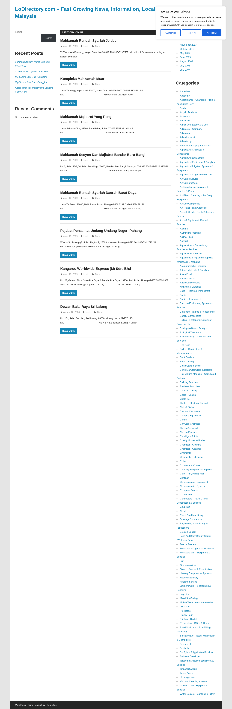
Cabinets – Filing (188, 390)
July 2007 (185, 69)
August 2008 (186, 61)
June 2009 (185, 57)
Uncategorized (187, 677)
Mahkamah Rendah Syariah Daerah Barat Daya (98, 193)
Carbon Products (188, 432)
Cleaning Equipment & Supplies (196, 469)
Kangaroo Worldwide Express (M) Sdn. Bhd (95, 269)
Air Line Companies (190, 203)
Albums (184, 228)
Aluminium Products (190, 232)
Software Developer (190, 656)
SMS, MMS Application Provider (196, 652)
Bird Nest (185, 345)
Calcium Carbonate (190, 411)
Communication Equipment (194, 482)
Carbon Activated (189, 428)
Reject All (191, 32)
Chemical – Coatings (190, 448)
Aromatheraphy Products (193, 266)
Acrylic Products (188, 112)
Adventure (185, 133)
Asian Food (186, 274)
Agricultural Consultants (192, 158)
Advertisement (187, 137)
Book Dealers (187, 357)
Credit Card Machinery (191, 515)
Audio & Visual (187, 278)
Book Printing (187, 361)
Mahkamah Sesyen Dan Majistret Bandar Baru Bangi (102, 155)
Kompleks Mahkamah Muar (82, 79)
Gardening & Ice (188, 565)
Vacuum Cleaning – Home (193, 681)
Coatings (184, 478)
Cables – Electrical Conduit (194, 403)
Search (18, 32)
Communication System (192, 486)
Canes (183, 419)
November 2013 (188, 44)
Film (182, 561)
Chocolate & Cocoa (190, 465)
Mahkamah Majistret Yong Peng (85, 117)
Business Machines (190, 386)
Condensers (186, 494)
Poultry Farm (186, 615)
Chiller (183, 461)
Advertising (185, 141)
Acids (183, 108)
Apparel (184, 241)
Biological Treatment (190, 332)
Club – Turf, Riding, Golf (192, 473)
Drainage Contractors (191, 519)
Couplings (185, 506)
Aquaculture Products (191, 253)
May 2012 (185, 53)
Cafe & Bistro (187, 407)
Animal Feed (186, 236)
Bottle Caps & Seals (190, 365)
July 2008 (185, 65)
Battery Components (190, 315)
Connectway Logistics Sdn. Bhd (31, 71)
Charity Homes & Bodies (192, 440)
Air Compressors (189, 183)
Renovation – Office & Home (194, 623)
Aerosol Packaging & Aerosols (195, 145)
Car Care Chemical (190, 423)
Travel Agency (187, 673)
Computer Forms (189, 490)
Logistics (184, 594)
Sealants (184, 648)
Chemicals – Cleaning (191, 457)
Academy (185, 95)
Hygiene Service (188, 581)
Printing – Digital (188, 619)
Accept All (212, 32)
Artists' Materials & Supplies (194, 270)
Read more (68, 65)
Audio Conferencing (190, 282)
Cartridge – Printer (189, 436)
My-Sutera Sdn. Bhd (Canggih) (31, 76)
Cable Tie (185, 399)
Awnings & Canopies (190, 286)
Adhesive (185, 120)
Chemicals (185, 453)
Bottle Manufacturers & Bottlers (196, 369)
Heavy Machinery (189, 577)
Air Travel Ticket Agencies (193, 207)
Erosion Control (188, 531)
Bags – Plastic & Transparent (195, 290)
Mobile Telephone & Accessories (196, 602)
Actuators (185, 116)
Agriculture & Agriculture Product (196, 174)
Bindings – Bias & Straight (193, 328)
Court (98, 46)
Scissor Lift (185, 644)
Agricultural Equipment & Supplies (197, 162)
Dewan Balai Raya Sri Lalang (83, 307)
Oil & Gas (185, 606)
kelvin (86, 46)
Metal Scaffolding (189, 598)
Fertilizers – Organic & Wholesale (197, 548)
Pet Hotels (185, 610)
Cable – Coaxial (188, 394)
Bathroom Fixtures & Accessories (197, 311)
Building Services (189, 382)
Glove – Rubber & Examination (196, 569)
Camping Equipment (190, 415)
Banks (183, 295)
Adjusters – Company (191, 129)
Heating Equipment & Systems (196, 573)
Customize (170, 32)
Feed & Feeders (188, 544)
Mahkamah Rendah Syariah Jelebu (88, 41)
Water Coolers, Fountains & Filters (197, 694)
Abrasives (185, 91)
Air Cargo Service (189, 178)
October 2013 (187, 49)
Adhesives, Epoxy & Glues (194, 124)
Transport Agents (188, 669)
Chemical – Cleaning (190, 444)
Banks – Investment (190, 299)
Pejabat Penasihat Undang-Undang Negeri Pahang (101, 231)
